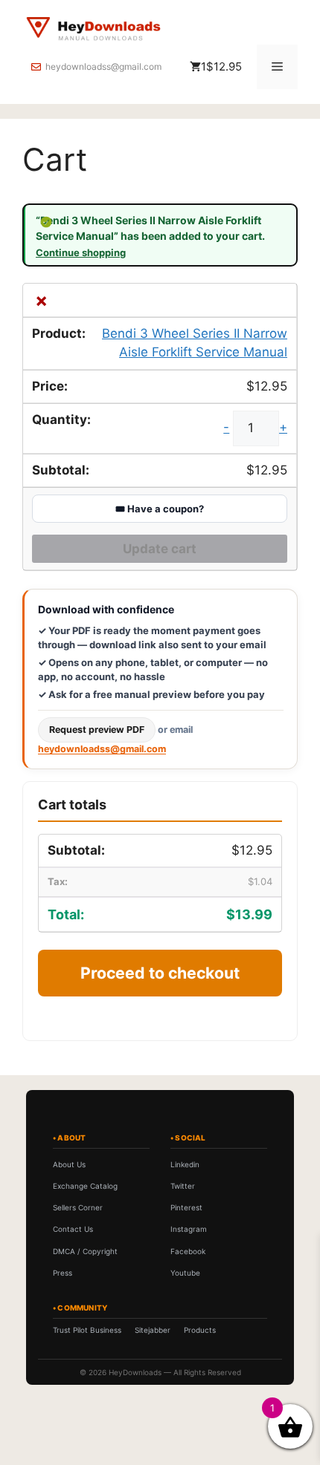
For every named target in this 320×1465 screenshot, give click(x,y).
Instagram (188, 1228)
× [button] (41, 300)
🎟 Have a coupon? (159, 509)
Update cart (159, 548)
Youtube (185, 1272)
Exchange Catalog (85, 1185)
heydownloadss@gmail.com (103, 66)
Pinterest (186, 1207)
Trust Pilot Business (87, 1329)
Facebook (187, 1251)
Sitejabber (152, 1329)
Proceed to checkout (160, 972)
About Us (69, 1164)
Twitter (182, 1185)
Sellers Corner (78, 1207)
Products (200, 1329)
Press (62, 1272)
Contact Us (73, 1228)
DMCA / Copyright (85, 1251)
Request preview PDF (96, 729)
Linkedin (184, 1164)
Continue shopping (81, 253)
